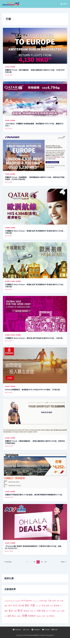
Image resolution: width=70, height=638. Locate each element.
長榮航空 (19, 616)
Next (63, 562)
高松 (43, 616)
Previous (7, 562)
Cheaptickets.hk (9, 601)
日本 (61, 605)
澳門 (50, 611)
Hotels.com (35, 601)
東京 (20, 610)
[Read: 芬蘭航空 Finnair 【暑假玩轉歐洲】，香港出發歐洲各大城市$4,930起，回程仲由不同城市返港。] (35, 417)
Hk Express (26, 600)
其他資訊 (7, 66)
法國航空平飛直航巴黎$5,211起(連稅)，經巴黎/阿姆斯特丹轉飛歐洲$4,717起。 (34, 495)
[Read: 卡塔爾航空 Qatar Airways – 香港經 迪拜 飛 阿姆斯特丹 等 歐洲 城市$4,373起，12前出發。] (35, 260)
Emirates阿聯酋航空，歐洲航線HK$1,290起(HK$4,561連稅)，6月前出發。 (33, 390)
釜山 (14, 616)
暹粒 (6, 611)
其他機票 (7, 227)
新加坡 (56, 605)
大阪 (32, 605)
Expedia (17, 601)
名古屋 (21, 605)
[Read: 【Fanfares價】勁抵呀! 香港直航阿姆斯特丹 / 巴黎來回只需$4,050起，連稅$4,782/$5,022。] (35, 522)
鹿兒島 (51, 616)
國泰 (27, 605)
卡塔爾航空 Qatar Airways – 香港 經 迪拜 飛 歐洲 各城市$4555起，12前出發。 (34, 338)
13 (34, 562)
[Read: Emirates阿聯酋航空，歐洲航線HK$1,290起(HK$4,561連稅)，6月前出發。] (35, 365)
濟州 (54, 611)
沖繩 (39, 611)
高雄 (47, 616)
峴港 (40, 605)
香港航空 (32, 616)
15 (42, 562)
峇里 (37, 605)
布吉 (43, 605)
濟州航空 (58, 611)
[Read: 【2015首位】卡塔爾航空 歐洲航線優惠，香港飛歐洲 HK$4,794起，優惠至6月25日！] (35, 99)
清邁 (43, 611)
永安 (35, 611)
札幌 (15, 611)
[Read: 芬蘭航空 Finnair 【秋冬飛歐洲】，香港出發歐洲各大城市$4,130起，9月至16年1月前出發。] (35, 45)
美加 (5, 616)
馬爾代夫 (39, 616)
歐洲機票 (12, 66)
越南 (9, 616)
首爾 (24, 615)
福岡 (62, 611)
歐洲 (31, 611)
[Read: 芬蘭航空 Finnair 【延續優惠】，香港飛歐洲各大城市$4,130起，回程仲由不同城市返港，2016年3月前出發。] (35, 153)
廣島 (48, 606)
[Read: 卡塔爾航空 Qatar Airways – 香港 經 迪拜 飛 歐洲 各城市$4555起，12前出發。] (35, 314)
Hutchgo (43, 601)
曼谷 (11, 610)
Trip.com (52, 600)
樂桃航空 (26, 611)
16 (45, 562)
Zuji (58, 601)
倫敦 (5, 606)
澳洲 (47, 611)
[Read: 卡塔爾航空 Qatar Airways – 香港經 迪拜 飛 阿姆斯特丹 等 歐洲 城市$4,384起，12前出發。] (35, 206)
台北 (15, 605)
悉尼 (51, 605)
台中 (10, 605)
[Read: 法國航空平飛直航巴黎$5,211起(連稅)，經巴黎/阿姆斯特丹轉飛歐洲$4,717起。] (35, 470)
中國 (61, 601)
